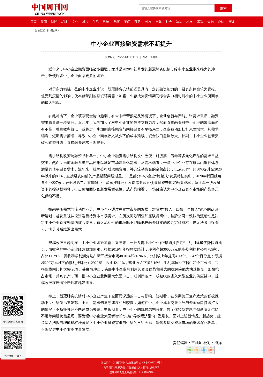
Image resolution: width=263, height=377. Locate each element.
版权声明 (154, 367)
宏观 (200, 21)
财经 (54, 21)
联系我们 (120, 367)
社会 (169, 21)
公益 (221, 21)
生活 (96, 21)
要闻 (127, 21)
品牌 (64, 21)
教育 (117, 21)
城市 (85, 21)
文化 (75, 21)
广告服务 (131, 367)
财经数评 (52, 30)
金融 (211, 21)
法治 (179, 21)
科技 (106, 21)
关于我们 (108, 367)
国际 (159, 21)
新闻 (44, 21)
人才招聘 (143, 367)
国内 (148, 21)
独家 (137, 21)
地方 (189, 21)
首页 (33, 21)
